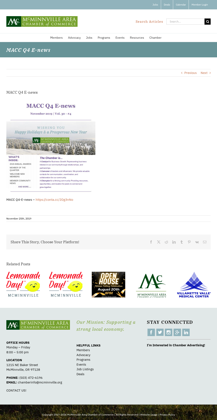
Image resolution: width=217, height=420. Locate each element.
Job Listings (85, 369)
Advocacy (83, 355)
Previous (190, 73)
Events (81, 364)
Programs (83, 360)
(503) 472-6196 (31, 378)
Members (83, 350)
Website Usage (148, 414)
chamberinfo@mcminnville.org (40, 382)
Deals (80, 374)
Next (204, 73)
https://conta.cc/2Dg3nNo (54, 200)
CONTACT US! (16, 390)
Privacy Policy (167, 414)
